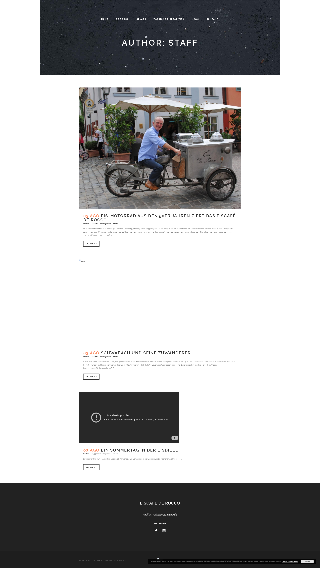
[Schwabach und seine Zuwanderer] (160, 302)
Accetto (307, 561)
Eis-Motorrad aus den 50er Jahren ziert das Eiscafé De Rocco (159, 217)
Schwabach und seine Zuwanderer (146, 353)
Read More (91, 244)
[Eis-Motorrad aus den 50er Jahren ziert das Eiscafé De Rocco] (160, 148)
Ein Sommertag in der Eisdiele (139, 450)
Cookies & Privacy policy (290, 562)
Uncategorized (105, 224)
